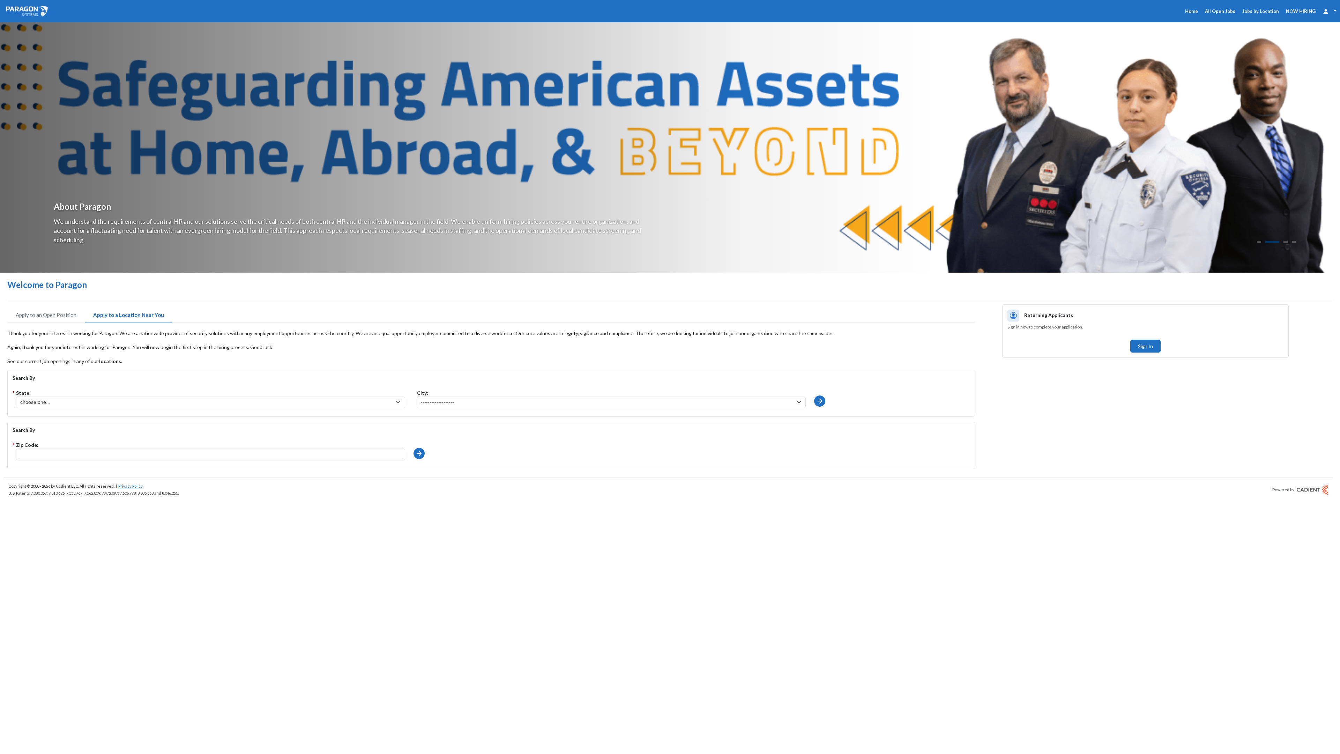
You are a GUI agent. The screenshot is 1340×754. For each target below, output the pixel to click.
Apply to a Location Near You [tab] (128, 315)
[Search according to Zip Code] (419, 453)
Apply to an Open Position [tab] (46, 315)
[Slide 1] (1259, 241)
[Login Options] (1330, 11)
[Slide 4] (1294, 241)
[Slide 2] (1272, 241)
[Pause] (1326, 242)
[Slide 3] (1285, 241)
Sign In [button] (1145, 346)
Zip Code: (27, 445)
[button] (819, 401)
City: (422, 393)
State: (23, 393)
